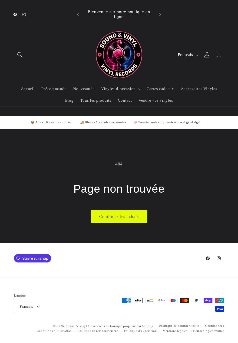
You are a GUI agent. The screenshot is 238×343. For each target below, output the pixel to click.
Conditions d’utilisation (54, 331)
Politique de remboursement (98, 331)
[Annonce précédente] (78, 14)
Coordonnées (214, 325)
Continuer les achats (119, 216)
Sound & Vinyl (76, 326)
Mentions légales (175, 331)
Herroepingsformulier (208, 331)
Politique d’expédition (140, 331)
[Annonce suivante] (160, 14)
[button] (20, 55)
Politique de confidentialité (179, 325)
